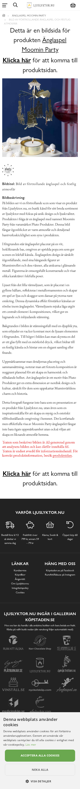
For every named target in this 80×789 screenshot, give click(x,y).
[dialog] (40, 750)
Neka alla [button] (40, 770)
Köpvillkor (20, 574)
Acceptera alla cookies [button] (40, 755)
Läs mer (31, 744)
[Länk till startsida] (3, 15)
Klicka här (17, 60)
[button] (40, 781)
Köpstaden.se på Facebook (60, 570)
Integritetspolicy (20, 588)
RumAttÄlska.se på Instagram (60, 574)
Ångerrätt (20, 579)
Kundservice (20, 570)
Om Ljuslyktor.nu (20, 583)
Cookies (20, 592)
